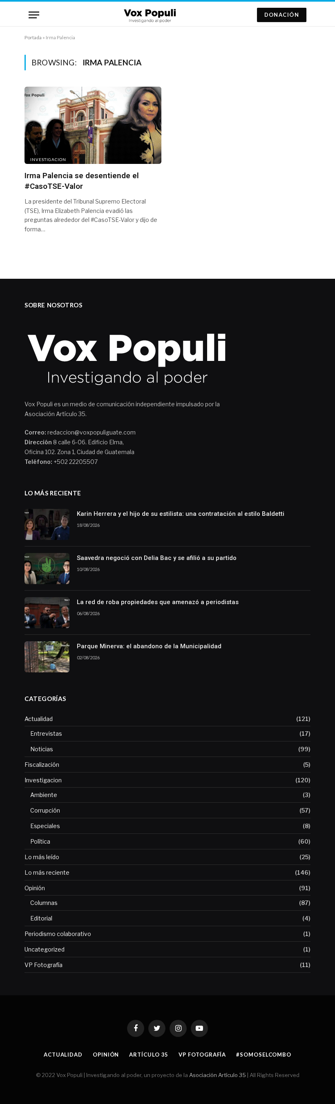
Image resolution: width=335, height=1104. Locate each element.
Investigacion (48, 159)
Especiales (45, 825)
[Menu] (34, 15)
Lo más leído (42, 856)
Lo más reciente (47, 872)
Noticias (41, 749)
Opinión (35, 888)
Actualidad (39, 718)
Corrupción (45, 810)
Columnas (44, 902)
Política (40, 841)
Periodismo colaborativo (58, 933)
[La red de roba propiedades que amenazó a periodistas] (47, 612)
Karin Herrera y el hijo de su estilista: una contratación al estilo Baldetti (180, 513)
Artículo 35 (148, 1054)
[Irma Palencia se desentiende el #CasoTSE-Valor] (93, 125)
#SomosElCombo (263, 1054)
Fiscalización (42, 764)
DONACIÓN (281, 14)
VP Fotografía (44, 964)
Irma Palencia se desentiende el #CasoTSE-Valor (82, 181)
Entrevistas (46, 733)
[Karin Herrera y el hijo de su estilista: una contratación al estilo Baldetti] (47, 524)
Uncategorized (45, 949)
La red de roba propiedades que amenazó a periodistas (158, 602)
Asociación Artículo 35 (217, 1075)
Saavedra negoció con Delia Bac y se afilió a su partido (157, 558)
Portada (33, 37)
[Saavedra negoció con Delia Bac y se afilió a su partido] (47, 568)
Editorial (41, 918)
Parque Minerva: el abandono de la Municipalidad (149, 646)
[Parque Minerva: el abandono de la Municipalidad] (47, 656)
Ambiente (43, 794)
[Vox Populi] (151, 15)
